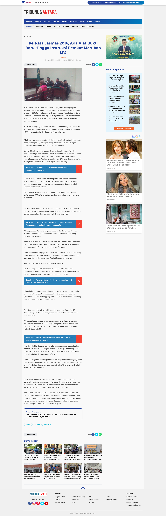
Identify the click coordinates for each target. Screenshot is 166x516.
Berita (28, 424)
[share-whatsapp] (100, 64)
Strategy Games (111, 499)
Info (90, 497)
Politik (89, 22)
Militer (64, 22)
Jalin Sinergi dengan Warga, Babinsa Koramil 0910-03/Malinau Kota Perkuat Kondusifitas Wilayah (117, 98)
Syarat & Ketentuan (132, 502)
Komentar (31, 65)
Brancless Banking (78, 497)
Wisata (91, 27)
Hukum (47, 22)
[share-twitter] (97, 64)
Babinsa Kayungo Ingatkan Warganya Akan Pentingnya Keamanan (117, 78)
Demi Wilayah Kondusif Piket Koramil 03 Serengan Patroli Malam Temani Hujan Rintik (51, 415)
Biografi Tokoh (60, 497)
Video (30, 27)
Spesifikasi (75, 499)
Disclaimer (129, 499)
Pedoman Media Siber (133, 505)
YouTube (47, 506)
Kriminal (56, 22)
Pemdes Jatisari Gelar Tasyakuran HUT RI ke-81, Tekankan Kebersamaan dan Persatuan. (118, 88)
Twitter (43, 506)
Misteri (108, 497)
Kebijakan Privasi (131, 497)
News (82, 22)
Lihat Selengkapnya (123, 128)
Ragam (66, 27)
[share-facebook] (93, 64)
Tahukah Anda (60, 502)
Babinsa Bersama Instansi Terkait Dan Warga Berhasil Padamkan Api (117, 119)
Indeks (29, 22)
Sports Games (93, 499)
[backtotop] (83, 489)
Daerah (38, 22)
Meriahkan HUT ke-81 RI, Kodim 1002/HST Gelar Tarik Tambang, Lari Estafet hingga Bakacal (117, 109)
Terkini (46, 424)
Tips (83, 27)
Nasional (73, 22)
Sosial (97, 22)
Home (28, 3)
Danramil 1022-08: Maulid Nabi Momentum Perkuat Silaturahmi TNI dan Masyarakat (117, 2)
